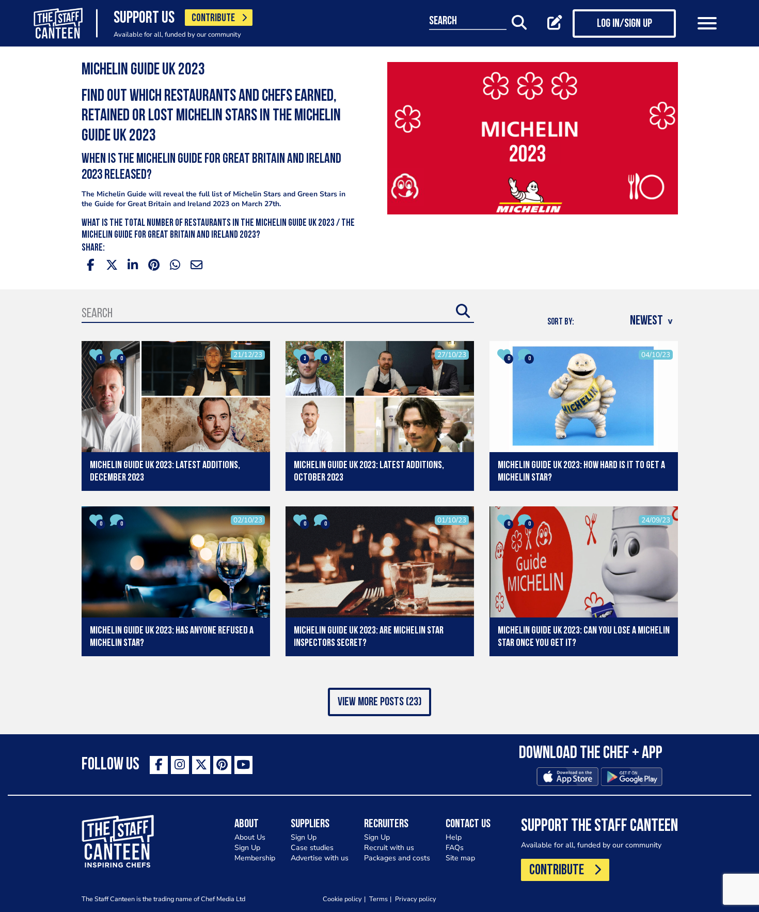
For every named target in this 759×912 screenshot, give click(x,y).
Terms (378, 898)
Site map (460, 858)
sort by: (560, 322)
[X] (201, 765)
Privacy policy (415, 898)
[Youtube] (243, 765)
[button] (379, 702)
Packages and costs (397, 858)
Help (454, 837)
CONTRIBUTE (213, 18)
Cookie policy (342, 898)
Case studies (312, 848)
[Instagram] (180, 765)
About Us (249, 837)
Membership (254, 858)
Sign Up (247, 848)
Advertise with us (320, 858)
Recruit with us (389, 848)
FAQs (455, 848)
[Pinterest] (222, 765)
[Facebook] (159, 765)
